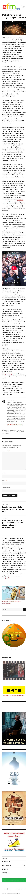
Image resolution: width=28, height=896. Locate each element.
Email (4, 480)
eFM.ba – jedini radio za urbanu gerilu (11, 893)
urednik (6, 430)
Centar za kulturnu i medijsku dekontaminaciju (13, 695)
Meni (23, 6)
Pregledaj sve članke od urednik (14, 424)
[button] (3, 670)
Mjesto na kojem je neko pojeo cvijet (14, 635)
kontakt (24, 889)
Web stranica (6, 487)
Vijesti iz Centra (20, 430)
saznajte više (5, 578)
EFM (3, 889)
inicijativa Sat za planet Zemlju (13, 431)
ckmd (3, 431)
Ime (3, 473)
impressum (18, 889)
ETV (6, 889)
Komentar (5, 451)
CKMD (9, 889)
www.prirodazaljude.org (9, 374)
